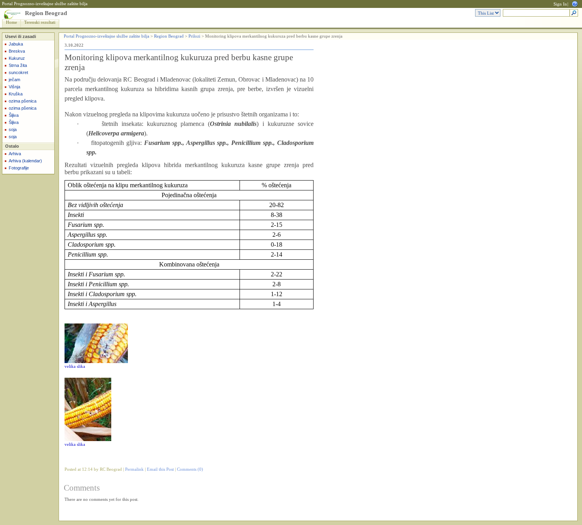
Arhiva (15, 153)
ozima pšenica (22, 101)
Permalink (134, 469)
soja (13, 129)
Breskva (17, 51)
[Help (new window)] (575, 3)
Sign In (560, 4)
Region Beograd (46, 13)
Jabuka (16, 44)
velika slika (75, 366)
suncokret (18, 72)
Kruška (16, 93)
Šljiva (14, 115)
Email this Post (160, 469)
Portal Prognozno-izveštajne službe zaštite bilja (44, 4)
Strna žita (18, 65)
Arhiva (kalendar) (25, 160)
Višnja (14, 86)
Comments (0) (190, 469)
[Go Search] (573, 13)
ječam (14, 79)
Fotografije (19, 167)
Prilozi (194, 36)
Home (11, 22)
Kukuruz (17, 58)
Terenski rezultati (39, 22)
